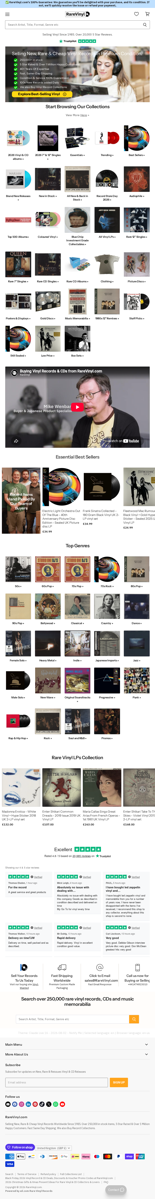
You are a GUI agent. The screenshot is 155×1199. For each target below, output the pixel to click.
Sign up (119, 1082)
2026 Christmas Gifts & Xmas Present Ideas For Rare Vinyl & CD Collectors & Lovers (52, 1182)
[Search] (145, 24)
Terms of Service (26, 1174)
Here (83, 115)
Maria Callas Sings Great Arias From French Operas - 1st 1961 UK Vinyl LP (101, 815)
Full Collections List (71, 1174)
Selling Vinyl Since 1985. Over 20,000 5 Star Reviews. (77, 34)
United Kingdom (51, 1148)
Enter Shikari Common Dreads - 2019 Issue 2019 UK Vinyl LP (61, 815)
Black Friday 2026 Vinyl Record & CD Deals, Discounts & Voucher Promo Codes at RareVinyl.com (59, 1178)
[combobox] (72, 24)
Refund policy (48, 1174)
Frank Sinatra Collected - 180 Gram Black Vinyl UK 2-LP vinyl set (101, 514)
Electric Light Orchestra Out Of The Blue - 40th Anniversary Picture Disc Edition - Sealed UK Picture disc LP (61, 518)
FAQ (106, 1182)
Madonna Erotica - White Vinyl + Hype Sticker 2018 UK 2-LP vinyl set (19, 815)
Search (9, 1174)
